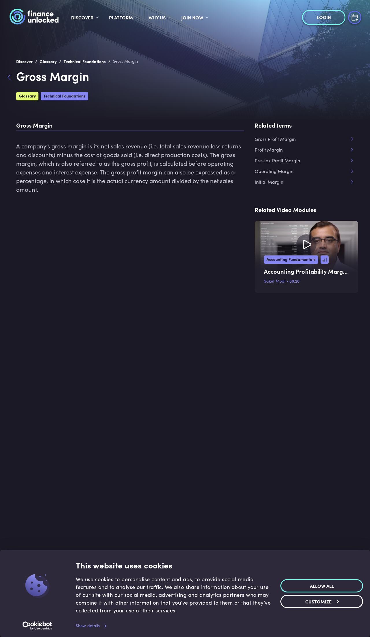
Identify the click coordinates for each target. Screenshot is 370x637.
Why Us (157, 17)
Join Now (192, 17)
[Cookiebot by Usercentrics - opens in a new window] (37, 625)
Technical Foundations (64, 96)
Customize (318, 601)
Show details (88, 625)
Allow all (322, 585)
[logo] (34, 17)
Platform (121, 17)
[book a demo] (354, 17)
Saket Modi (274, 281)
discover (82, 17)
